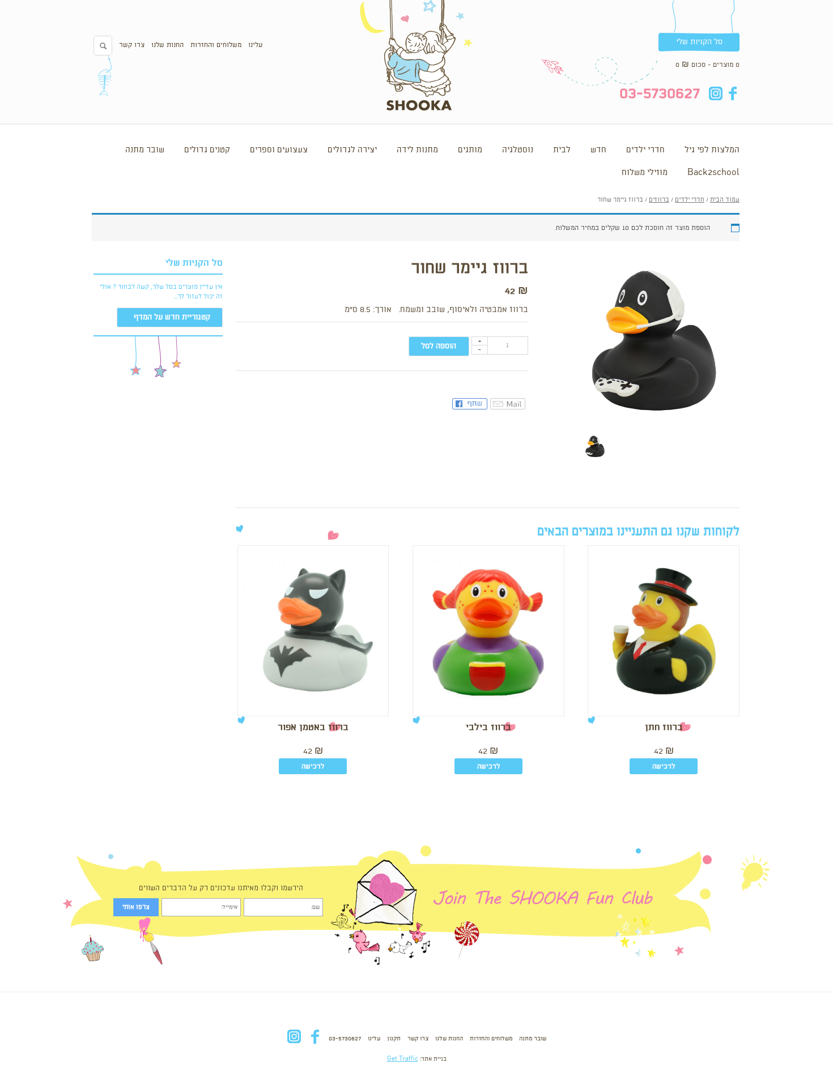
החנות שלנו (167, 45)
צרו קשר (131, 45)
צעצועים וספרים (279, 150)
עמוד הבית (725, 200)
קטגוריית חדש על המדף (172, 317)
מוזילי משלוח (645, 173)
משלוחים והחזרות (215, 45)
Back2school (713, 173)
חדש (598, 150)
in (715, 93)
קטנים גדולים (207, 150)
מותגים (470, 150)
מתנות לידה (417, 150)
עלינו (255, 45)
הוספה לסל (438, 346)
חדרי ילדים (645, 150)
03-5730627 (345, 1038)
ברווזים (659, 200)
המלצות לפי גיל (712, 150)
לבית (562, 150)
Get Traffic (402, 1059)
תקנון (394, 1038)
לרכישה (663, 766)
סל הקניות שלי (699, 41)
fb (732, 93)
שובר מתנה (144, 150)
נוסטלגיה (517, 150)
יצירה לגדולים (352, 150)
